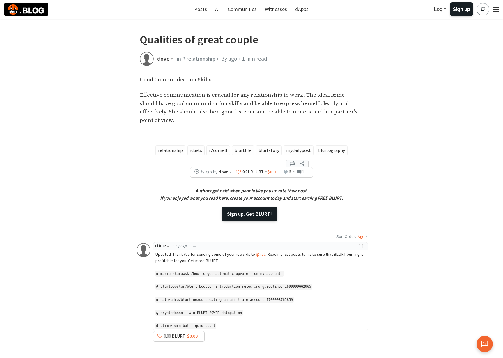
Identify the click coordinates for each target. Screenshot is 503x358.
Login (440, 9)
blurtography (331, 150)
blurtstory (268, 150)
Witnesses (276, 9)
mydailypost (298, 150)
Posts (200, 9)
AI (217, 9)
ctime (160, 245)
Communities (242, 9)
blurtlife (243, 150)
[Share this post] (302, 163)
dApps (302, 9)
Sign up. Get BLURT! (249, 213)
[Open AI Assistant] (485, 344)
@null (260, 254)
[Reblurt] (292, 163)
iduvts (196, 150)
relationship (170, 150)
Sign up (461, 9)
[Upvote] (238, 172)
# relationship (198, 58)
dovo (163, 59)
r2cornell (218, 150)
